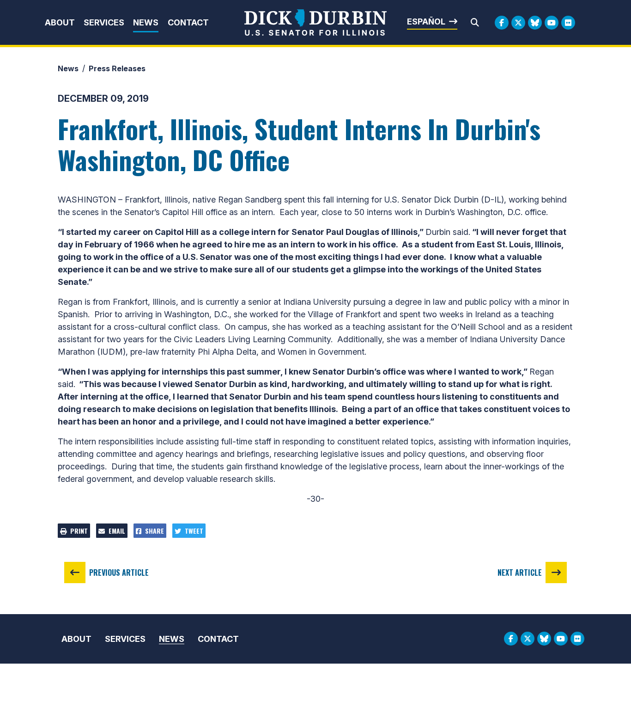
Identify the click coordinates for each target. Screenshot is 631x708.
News (145, 22)
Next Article (520, 572)
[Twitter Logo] (518, 23)
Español (426, 21)
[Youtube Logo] (551, 23)
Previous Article (119, 572)
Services (104, 22)
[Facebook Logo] (502, 23)
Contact (188, 22)
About (60, 22)
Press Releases (117, 68)
